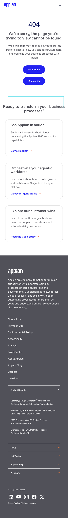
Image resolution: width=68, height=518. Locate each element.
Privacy (12, 345)
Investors (13, 378)
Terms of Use (15, 325)
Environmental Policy (20, 332)
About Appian (16, 358)
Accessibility (15, 338)
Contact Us (14, 319)
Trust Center (15, 352)
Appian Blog (15, 365)
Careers (12, 371)
